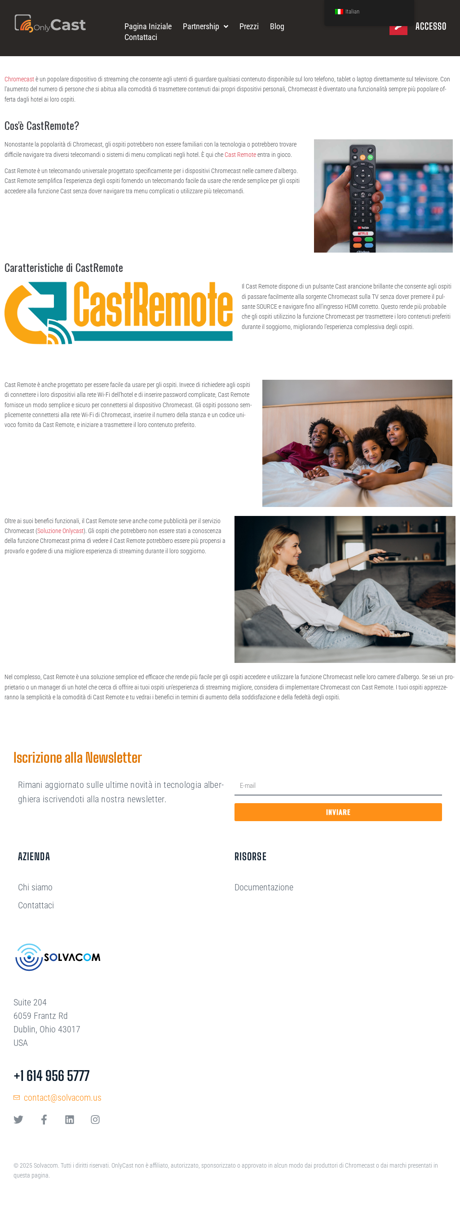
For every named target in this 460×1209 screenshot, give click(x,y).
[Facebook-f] (44, 1120)
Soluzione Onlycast (60, 530)
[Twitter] (18, 1120)
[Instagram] (95, 1120)
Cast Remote (240, 154)
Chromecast (19, 79)
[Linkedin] (70, 1120)
